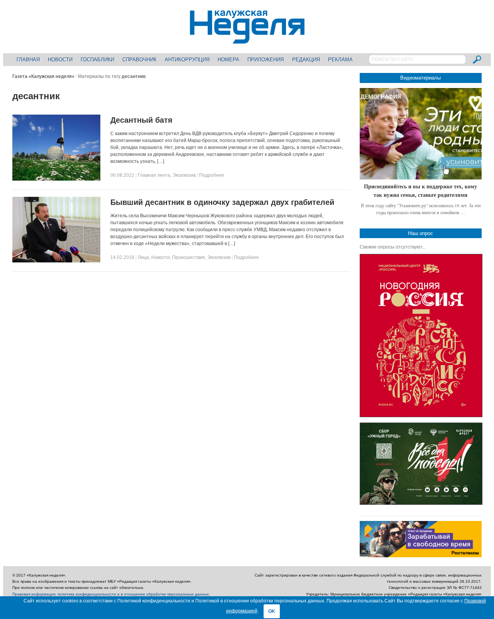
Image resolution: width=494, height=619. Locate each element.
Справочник (139, 60)
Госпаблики (97, 60)
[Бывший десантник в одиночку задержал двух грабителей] (56, 261)
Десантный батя (141, 120)
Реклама (340, 60)
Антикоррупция (187, 60)
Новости (60, 60)
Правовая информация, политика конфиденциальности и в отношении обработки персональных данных (110, 594)
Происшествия (188, 257)
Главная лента (154, 175)
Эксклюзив (184, 175)
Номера (228, 60)
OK (271, 611)
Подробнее (211, 175)
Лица (143, 257)
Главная (28, 60)
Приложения (265, 60)
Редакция (306, 60)
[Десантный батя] (56, 179)
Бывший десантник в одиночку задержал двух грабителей (222, 202)
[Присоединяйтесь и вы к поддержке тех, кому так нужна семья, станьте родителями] (421, 133)
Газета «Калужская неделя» (43, 76)
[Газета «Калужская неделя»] (247, 39)
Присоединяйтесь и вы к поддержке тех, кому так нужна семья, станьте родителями (420, 190)
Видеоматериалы (420, 78)
